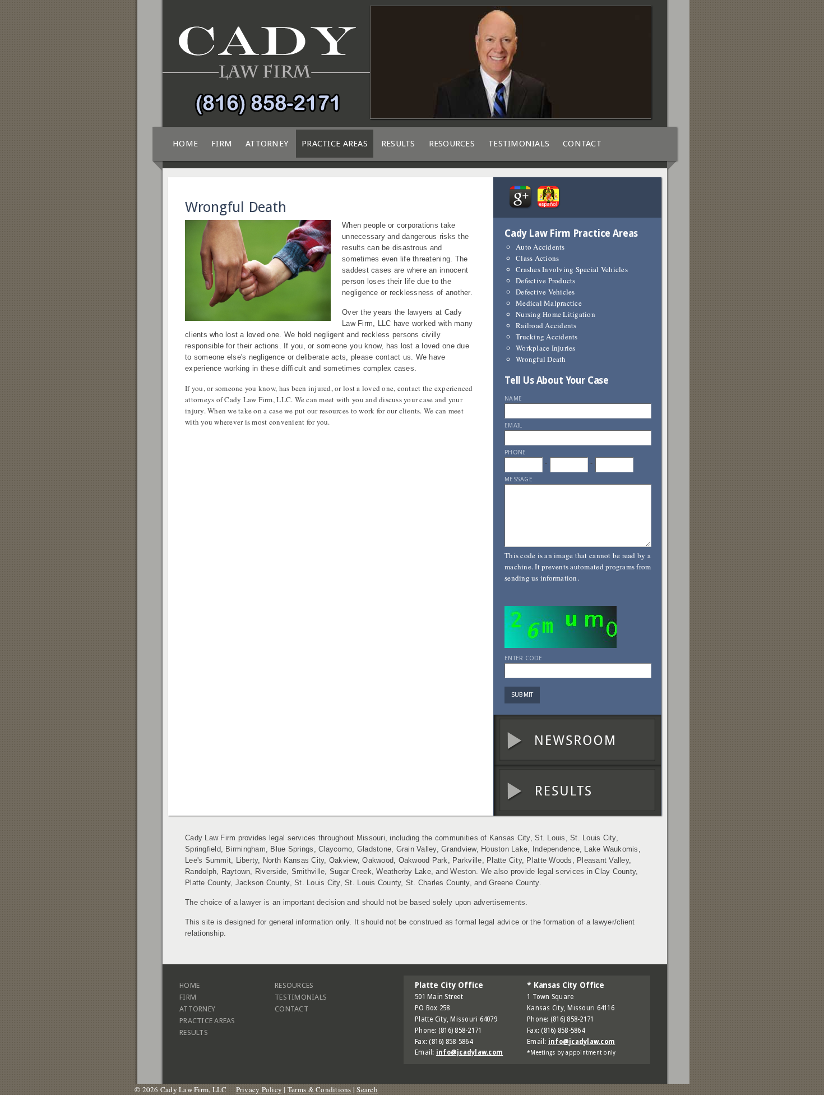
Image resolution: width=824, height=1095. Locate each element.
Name (513, 398)
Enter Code (523, 658)
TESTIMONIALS (518, 144)
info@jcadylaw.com (469, 1052)
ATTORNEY (267, 144)
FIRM (221, 144)
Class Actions (537, 258)
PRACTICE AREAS (335, 144)
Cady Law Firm (266, 70)
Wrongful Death (541, 359)
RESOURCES (452, 144)
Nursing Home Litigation (555, 314)
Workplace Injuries (546, 348)
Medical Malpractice (549, 303)
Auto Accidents (540, 247)
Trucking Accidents (547, 337)
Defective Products (546, 280)
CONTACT (582, 144)
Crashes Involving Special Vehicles (572, 269)
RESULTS (398, 144)
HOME (185, 144)
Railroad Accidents (546, 325)
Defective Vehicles (545, 292)
